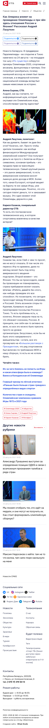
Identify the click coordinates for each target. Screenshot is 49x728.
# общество (27, 409)
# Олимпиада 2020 (11, 409)
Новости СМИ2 (10, 576)
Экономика (8, 618)
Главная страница (10, 11)
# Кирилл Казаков (11, 418)
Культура (7, 627)
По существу (20, 61)
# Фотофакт (26, 418)
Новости (25, 11)
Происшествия (9, 650)
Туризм (6, 641)
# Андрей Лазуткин (28, 413)
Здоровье (7, 632)
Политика (7, 613)
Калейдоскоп (9, 645)
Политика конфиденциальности (15, 710)
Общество (37, 11)
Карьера (30, 622)
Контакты (30, 618)
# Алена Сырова (10, 413)
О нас (28, 613)
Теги (28, 643)
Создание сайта (9, 724)
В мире (6, 636)
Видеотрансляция (34, 639)
